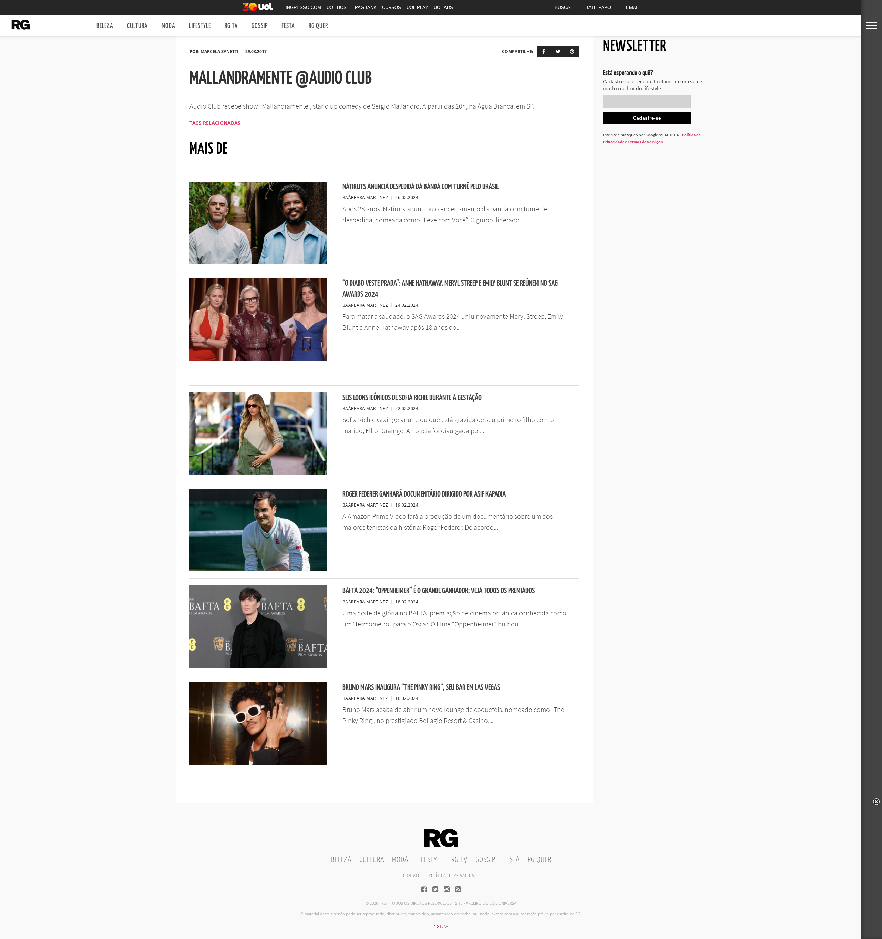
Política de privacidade (454, 875)
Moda (168, 26)
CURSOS (391, 7)
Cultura (137, 26)
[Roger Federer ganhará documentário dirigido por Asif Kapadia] (258, 569)
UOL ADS (443, 7)
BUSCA (562, 7)
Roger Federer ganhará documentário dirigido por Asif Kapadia (424, 494)
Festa (288, 26)
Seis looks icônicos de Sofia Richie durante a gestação (412, 398)
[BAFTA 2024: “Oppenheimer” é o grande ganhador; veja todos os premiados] (258, 666)
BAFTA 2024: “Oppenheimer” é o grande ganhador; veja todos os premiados (438, 591)
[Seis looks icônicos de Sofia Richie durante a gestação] (258, 473)
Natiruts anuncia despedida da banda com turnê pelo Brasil (420, 187)
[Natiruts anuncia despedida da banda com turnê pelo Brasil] (258, 262)
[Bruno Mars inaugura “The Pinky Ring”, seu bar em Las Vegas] (258, 762)
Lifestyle (200, 26)
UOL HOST (338, 7)
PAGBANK (366, 7)
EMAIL (633, 7)
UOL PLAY (417, 7)
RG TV (231, 26)
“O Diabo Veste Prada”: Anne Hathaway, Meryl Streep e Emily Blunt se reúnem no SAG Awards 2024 (450, 288)
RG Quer (318, 26)
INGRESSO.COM (303, 7)
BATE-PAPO (598, 7)
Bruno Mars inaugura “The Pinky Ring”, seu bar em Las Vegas (421, 688)
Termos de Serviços (645, 141)
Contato (412, 875)
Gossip (260, 26)
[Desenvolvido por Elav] (441, 929)
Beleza (104, 26)
